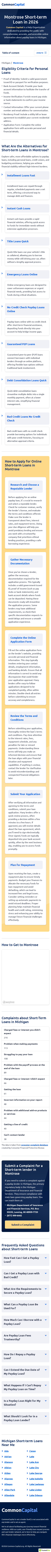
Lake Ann (34, 1462)
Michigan (6, 62)
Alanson (8, 1462)
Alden (7, 1473)
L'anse (32, 1450)
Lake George (35, 1473)
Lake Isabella (36, 1478)
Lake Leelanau (36, 1484)
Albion (7, 1467)
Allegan (8, 1484)
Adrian (7, 1456)
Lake (31, 1456)
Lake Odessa (35, 1495)
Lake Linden (35, 1489)
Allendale (9, 1495)
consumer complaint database (34, 1145)
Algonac (8, 1478)
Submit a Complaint (22, 1224)
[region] (26, 977)
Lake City (34, 1467)
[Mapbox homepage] (9, 1002)
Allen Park (9, 1489)
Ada (6, 1450)
